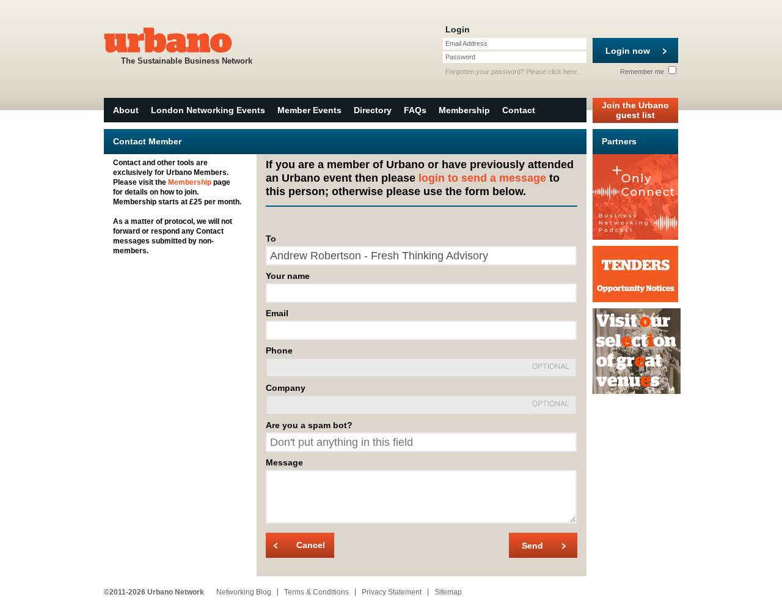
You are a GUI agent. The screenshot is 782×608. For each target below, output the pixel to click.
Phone (279, 350)
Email (277, 313)
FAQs (415, 110)
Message (284, 462)
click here (562, 71)
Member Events (309, 110)
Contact (518, 110)
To (271, 238)
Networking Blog (243, 592)
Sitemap (448, 592)
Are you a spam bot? (309, 425)
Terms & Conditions (316, 592)
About (126, 110)
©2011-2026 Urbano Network (154, 592)
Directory (373, 110)
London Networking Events (208, 110)
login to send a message (482, 178)
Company (285, 388)
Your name (288, 276)
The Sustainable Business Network (186, 60)
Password (460, 57)
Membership (464, 110)
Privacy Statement (392, 592)
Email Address (466, 43)
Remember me (643, 71)
